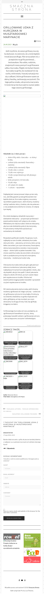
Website (6, 483)
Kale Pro (20, 591)
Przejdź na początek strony (34, 325)
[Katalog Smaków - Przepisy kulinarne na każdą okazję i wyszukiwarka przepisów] (11, 544)
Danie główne (14, 396)
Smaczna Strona (22, 7)
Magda (15, 44)
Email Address (8, 474)
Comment (6, 493)
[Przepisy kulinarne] (32, 540)
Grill (19, 396)
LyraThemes (29, 591)
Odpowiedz (11, 448)
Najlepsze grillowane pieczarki (24, 414)
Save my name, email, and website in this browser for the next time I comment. (21, 511)
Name (5, 465)
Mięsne (23, 396)
